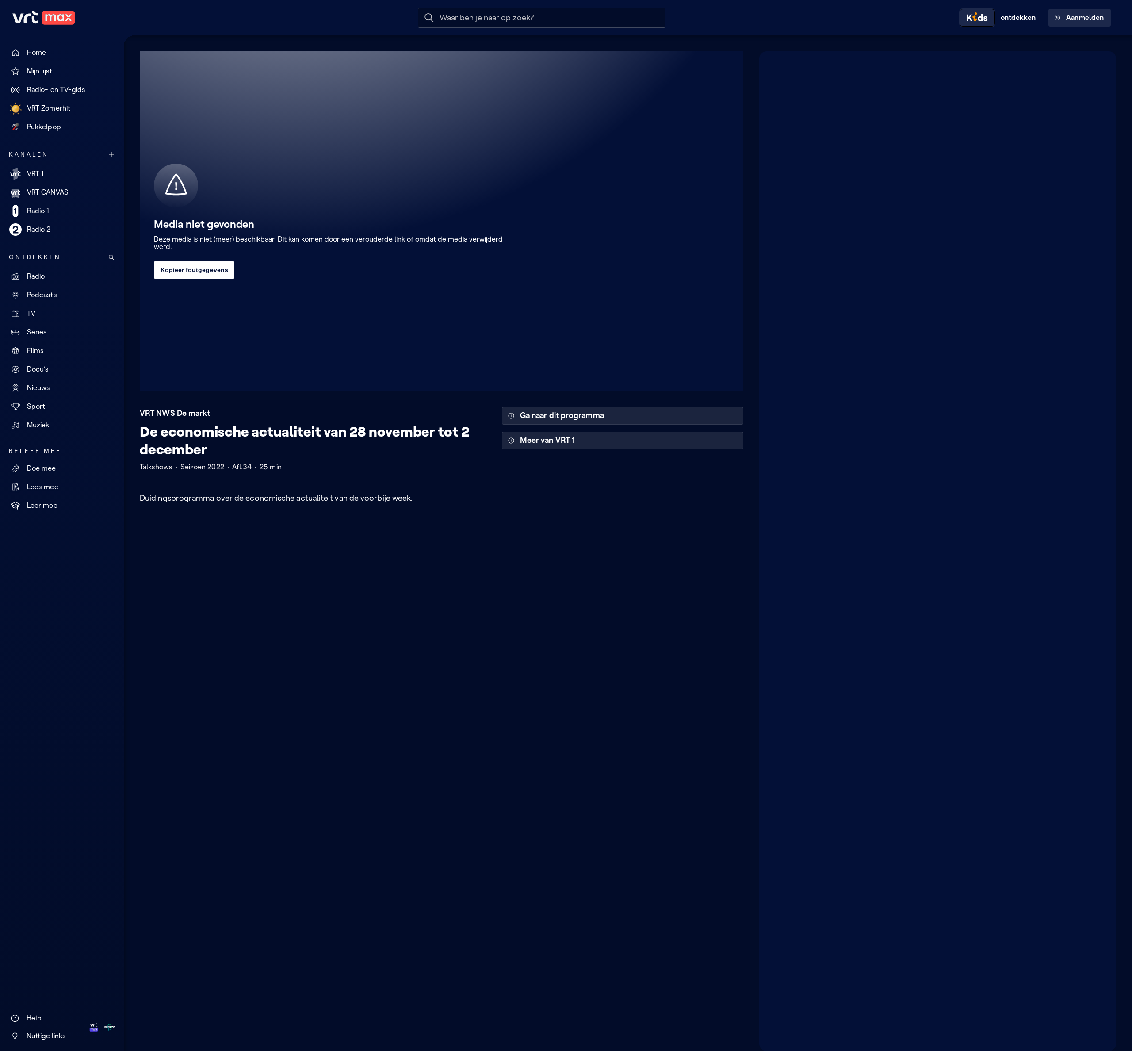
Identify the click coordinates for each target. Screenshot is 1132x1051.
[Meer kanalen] (111, 155)
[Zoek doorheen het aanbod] (111, 257)
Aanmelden (1085, 17)
